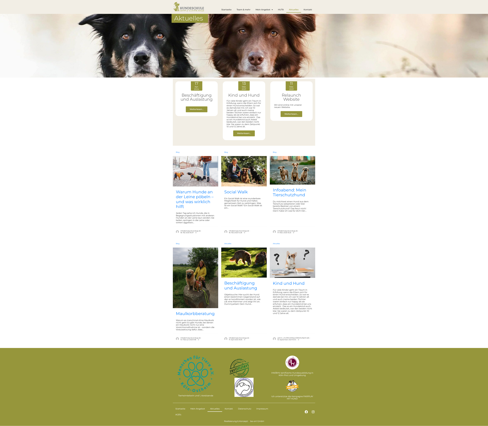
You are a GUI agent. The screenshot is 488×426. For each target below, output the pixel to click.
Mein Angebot (263, 9)
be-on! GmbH (257, 421)
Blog (177, 152)
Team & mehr (243, 9)
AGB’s (178, 414)
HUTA (281, 9)
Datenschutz (244, 409)
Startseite (226, 9)
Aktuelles (294, 9)
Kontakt (308, 9)
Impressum (262, 409)
